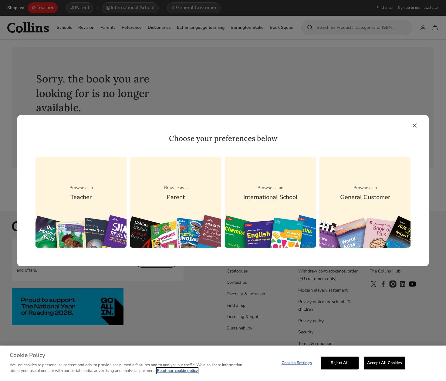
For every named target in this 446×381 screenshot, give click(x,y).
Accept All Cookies (384, 362)
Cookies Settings (297, 362)
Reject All (340, 362)
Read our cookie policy (177, 370)
